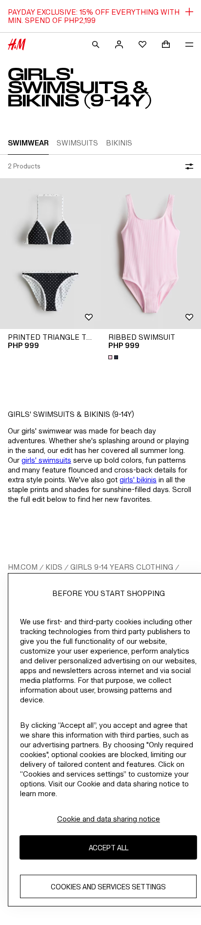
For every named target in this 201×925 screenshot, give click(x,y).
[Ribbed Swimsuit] (150, 253)
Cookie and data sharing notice (108, 819)
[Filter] (187, 166)
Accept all (108, 847)
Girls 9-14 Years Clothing (121, 567)
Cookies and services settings (108, 887)
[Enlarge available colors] (114, 357)
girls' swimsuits (46, 460)
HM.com (23, 567)
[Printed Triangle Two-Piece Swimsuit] (50, 253)
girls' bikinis (138, 479)
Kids (53, 567)
